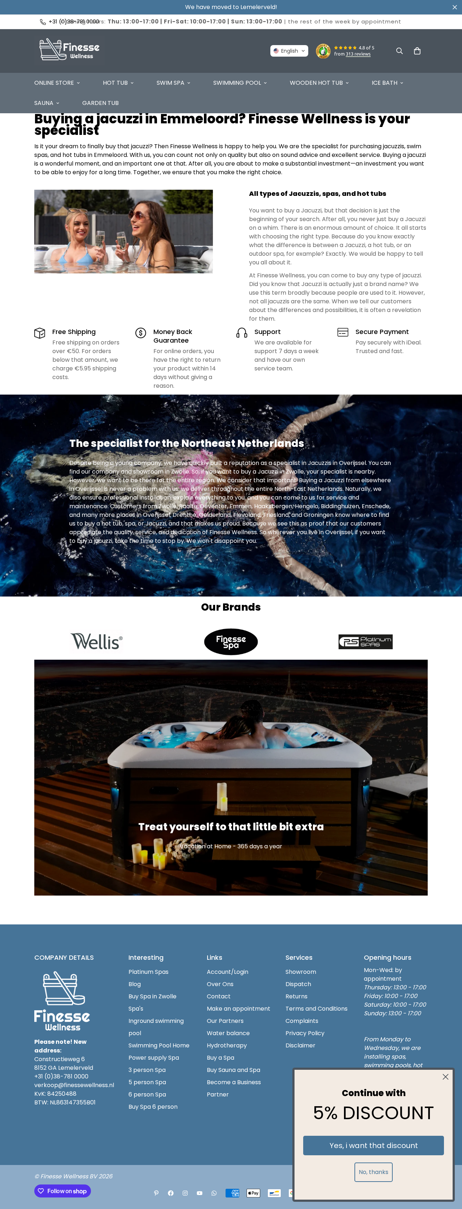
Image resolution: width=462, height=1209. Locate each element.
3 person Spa (147, 1070)
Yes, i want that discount (374, 1145)
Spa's (135, 1008)
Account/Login (227, 972)
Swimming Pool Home (158, 1045)
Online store (54, 83)
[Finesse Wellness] (156, 1193)
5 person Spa (147, 1082)
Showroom (301, 972)
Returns (297, 996)
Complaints (302, 1021)
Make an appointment (238, 1008)
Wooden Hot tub (316, 83)
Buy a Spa (220, 1058)
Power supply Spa (153, 1058)
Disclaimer (300, 1045)
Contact (219, 996)
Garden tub (100, 103)
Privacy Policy (305, 1033)
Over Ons (220, 984)
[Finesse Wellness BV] (69, 51)
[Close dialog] (445, 1076)
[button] (289, 51)
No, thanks (373, 1172)
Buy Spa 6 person (153, 1107)
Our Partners (225, 1021)
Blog (134, 984)
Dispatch (298, 984)
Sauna (43, 103)
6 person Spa (147, 1094)
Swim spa (170, 83)
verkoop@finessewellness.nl (74, 1085)
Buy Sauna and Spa (233, 1070)
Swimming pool (237, 83)
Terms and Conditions (317, 1008)
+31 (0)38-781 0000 (61, 1076)
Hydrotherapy (227, 1045)
